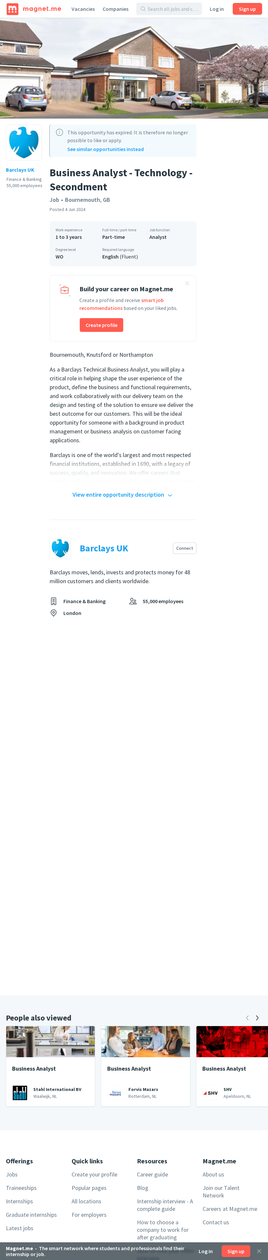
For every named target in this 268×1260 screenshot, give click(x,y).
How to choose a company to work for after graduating (163, 1229)
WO (59, 256)
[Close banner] (187, 284)
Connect (184, 548)
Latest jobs (19, 1228)
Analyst (158, 237)
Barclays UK (20, 169)
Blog (142, 1188)
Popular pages (89, 1188)
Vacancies (83, 9)
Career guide (152, 1174)
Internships (19, 1201)
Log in (217, 9)
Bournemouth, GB (87, 199)
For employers (89, 1214)
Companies (115, 9)
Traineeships (21, 1188)
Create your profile (94, 1174)
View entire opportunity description (118, 494)
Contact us (216, 1222)
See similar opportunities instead (105, 149)
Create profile (101, 325)
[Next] (257, 1018)
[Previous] (247, 1018)
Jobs (12, 1174)
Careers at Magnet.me (230, 1208)
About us (213, 1174)
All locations (86, 1201)
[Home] (34, 9)
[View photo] (134, 68)
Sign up (247, 9)
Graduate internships (31, 1214)
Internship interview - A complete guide (165, 1204)
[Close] (259, 1251)
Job (54, 199)
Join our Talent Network (221, 1191)
